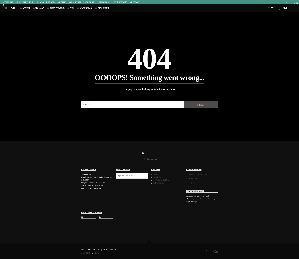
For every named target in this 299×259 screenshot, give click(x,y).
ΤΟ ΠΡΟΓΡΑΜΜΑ (120, 2)
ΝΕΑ (72, 8)
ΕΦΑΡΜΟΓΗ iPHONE (25, 2)
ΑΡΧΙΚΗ (26, 8)
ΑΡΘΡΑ (97, 253)
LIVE (284, 8)
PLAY (270, 8)
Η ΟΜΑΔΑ (135, 2)
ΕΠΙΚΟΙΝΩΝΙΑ (104, 2)
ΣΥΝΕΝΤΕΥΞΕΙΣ (57, 8)
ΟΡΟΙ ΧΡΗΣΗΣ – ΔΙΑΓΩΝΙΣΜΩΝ (82, 2)
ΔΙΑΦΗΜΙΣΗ (8, 2)
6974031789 (193, 179)
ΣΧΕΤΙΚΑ (62, 2)
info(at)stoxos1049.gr (196, 183)
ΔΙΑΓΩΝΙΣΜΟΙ (86, 8)
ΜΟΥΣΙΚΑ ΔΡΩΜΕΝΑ (161, 180)
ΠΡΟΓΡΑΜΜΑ (158, 177)
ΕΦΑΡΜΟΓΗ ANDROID (46, 2)
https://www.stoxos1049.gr (198, 175)
